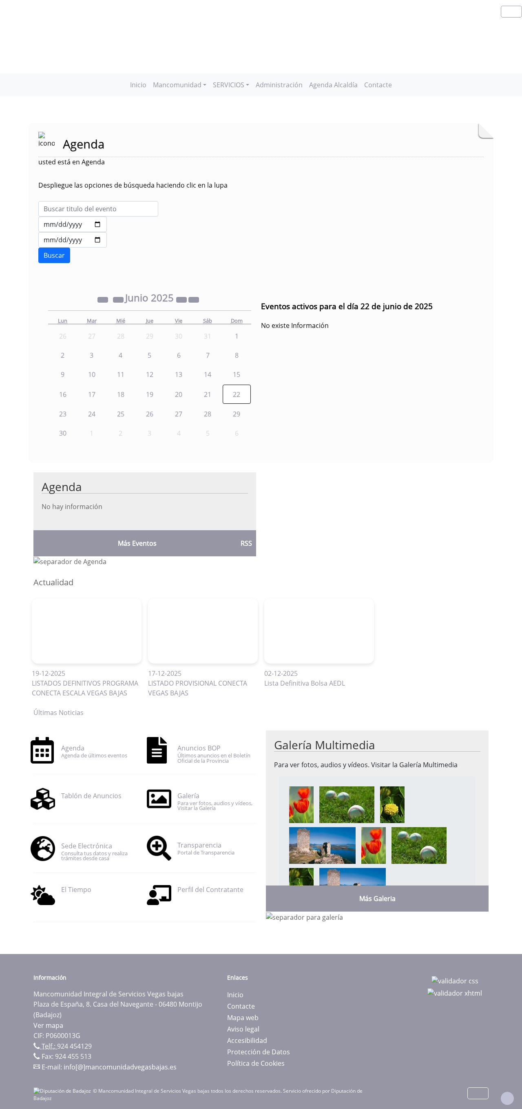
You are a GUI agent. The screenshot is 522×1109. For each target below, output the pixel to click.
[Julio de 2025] (193, 298)
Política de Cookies (256, 1063)
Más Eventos (137, 543)
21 (207, 394)
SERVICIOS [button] (228, 84)
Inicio (138, 84)
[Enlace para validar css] (454, 980)
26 (149, 414)
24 (91, 414)
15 (236, 374)
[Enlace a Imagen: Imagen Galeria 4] (322, 844)
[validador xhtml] (454, 992)
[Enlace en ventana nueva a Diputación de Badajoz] (63, 1090)
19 (149, 394)
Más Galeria (377, 898)
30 (62, 433)
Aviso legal (243, 1029)
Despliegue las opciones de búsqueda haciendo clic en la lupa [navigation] (133, 185)
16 (62, 394)
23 (62, 414)
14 (207, 374)
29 (236, 414)
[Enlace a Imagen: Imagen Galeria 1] (301, 803)
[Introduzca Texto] (98, 209)
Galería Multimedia (324, 745)
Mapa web (243, 1017)
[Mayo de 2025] (119, 298)
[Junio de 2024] (103, 298)
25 (120, 414)
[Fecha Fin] (72, 240)
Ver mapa (48, 1025)
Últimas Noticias (58, 712)
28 (207, 414)
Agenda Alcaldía (333, 84)
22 (236, 394)
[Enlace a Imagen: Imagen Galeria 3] (392, 803)
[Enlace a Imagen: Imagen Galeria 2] (346, 803)
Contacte (378, 84)
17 (91, 394)
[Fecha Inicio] (72, 224)
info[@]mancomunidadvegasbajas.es (120, 1067)
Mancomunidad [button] (177, 84)
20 (178, 394)
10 (91, 374)
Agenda (62, 486)
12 (149, 374)
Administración (279, 84)
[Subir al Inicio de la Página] (507, 1098)
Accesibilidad (247, 1040)
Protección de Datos (258, 1051)
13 (178, 374)
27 (178, 414)
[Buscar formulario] (54, 255)
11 (120, 374)
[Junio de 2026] (182, 298)
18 (120, 394)
